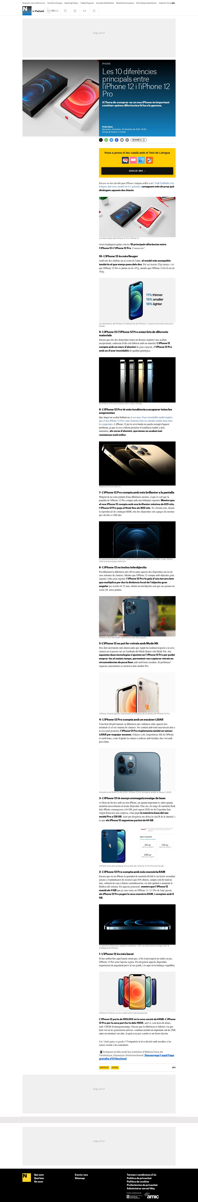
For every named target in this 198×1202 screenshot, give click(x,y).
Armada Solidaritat (105, 3)
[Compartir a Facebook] (116, 140)
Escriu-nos (81, 1175)
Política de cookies (138, 1182)
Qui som (39, 1175)
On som (38, 1182)
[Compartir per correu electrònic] (122, 140)
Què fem (39, 1178)
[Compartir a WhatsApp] (106, 140)
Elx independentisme (146, 3)
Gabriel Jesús (165, 3)
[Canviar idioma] (84, 10)
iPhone (115, 1067)
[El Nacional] (26, 1177)
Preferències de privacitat (142, 1185)
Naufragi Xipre (71, 3)
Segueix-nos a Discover (33, 3)
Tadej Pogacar (87, 3)
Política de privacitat (139, 1178)
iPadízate (104, 1067)
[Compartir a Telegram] (111, 140)
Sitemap (80, 1178)
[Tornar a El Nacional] (52, 10)
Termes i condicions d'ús (141, 1175)
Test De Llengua (54, 3)
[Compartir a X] (101, 140)
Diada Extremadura (125, 3)
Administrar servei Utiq (141, 1188)
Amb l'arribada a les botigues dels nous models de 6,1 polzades (136, 184)
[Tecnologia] (27, 10)
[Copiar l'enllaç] (127, 140)
